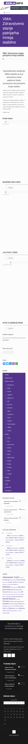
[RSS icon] (15, 738)
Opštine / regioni (9, 381)
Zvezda (4, 613)
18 (8, 714)
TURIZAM (7, 481)
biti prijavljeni (6, 340)
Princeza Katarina (13, 603)
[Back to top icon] (14, 731)
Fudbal (4, 584)
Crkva (8, 438)
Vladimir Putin (6, 610)
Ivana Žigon (8, 584)
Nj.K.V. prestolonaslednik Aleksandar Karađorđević (13, 594)
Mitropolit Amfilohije (14, 587)
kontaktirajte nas (10, 626)
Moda (8, 454)
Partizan (6, 601)
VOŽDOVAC (8, 487)
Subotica (9, 421)
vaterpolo (21, 608)
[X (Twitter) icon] (14, 738)
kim (17, 584)
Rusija (21, 606)
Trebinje (7, 477)
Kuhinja (9, 447)
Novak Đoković (9, 599)
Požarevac (10, 408)
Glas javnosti (10, 444)
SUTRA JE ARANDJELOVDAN (13, 323)
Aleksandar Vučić (11, 577)
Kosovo (6, 587)
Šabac (9, 411)
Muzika (9, 461)
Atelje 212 (22, 577)
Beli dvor (8, 580)
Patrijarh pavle (20, 601)
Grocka (9, 391)
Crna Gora (13, 580)
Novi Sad (9, 404)
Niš (22, 592)
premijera (6, 604)
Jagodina (9, 394)
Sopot (9, 417)
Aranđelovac (10, 385)
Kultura (9, 451)
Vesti (6, 484)
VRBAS (9, 427)
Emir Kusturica (20, 582)
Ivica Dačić (13, 584)
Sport (8, 470)
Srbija (10, 608)
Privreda (9, 467)
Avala (8, 388)
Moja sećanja (10, 457)
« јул (5, 724)
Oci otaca (18, 599)
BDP (4, 580)
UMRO (16, 608)
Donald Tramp (12, 582)
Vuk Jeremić (19, 610)
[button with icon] (4, 352)
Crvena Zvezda (20, 580)
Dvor (8, 441)
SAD (4, 608)
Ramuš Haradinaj (11, 606)
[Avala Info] (14, 3)
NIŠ (8, 401)
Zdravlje (9, 474)
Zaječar (9, 430)
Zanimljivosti (8, 490)
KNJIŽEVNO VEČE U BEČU (11, 182)
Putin (20, 603)
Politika (9, 464)
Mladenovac (10, 398)
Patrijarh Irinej (12, 601)
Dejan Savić (5, 582)
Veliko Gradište (11, 424)
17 (5, 714)
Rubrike (7, 434)
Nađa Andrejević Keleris (16, 592)
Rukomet (17, 606)
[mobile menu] (26, 3)
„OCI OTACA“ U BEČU (10, 252)
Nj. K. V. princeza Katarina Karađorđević (13, 596)
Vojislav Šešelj (13, 610)
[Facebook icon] (12, 738)
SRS (14, 608)
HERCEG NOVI (8, 378)
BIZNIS (7, 374)
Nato (10, 592)
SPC (7, 608)
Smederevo (10, 414)
